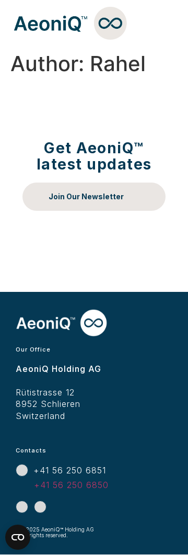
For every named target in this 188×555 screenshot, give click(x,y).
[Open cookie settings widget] (17, 537)
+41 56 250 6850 (71, 485)
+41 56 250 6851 (69, 470)
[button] (169, 30)
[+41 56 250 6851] (22, 470)
